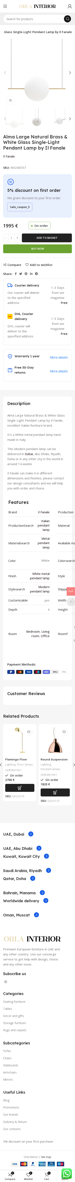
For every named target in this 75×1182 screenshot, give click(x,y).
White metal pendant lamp (40, 576)
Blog (6, 1100)
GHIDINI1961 (13, 770)
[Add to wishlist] (28, 732)
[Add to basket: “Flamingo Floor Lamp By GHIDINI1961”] (19, 788)
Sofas (7, 1051)
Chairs (7, 1058)
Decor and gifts (13, 1016)
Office (45, 636)
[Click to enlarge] (10, 100)
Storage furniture (14, 1023)
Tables (7, 1009)
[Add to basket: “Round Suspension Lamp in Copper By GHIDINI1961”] (55, 792)
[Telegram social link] (36, 273)
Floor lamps (25, 764)
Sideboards (10, 1065)
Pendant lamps (50, 769)
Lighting (10, 764)
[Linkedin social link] (31, 273)
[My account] (70, 6)
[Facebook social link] (16, 273)
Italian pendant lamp (44, 525)
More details (59, 371)
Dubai (29, 454)
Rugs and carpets (14, 1030)
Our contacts (12, 1129)
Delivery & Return (15, 1122)
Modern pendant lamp (40, 589)
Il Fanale (9, 156)
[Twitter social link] (20, 273)
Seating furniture (14, 1002)
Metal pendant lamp (44, 542)
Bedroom (33, 631)
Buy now (37, 248)
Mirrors (8, 1079)
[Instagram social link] (5, 982)
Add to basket (47, 238)
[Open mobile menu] (5, 6)
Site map (46, 1157)
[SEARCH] (67, 18)
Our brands (10, 1114)
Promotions (11, 1107)
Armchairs (10, 1072)
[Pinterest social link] (26, 273)
